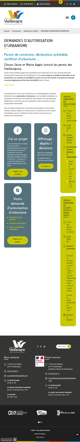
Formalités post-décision (17, 223)
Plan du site (40, 437)
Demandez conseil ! (70, 317)
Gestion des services (6, 439)
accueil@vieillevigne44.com (17, 376)
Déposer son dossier (17, 240)
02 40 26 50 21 (69, 127)
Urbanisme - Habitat (31, 31)
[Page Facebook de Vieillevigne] (67, 4)
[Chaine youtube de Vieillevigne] (74, 4)
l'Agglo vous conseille (17, 172)
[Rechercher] (73, 17)
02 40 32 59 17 (53, 374)
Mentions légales (40, 434)
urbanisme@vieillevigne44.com (70, 138)
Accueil (6, 31)
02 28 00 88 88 (69, 239)
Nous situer (62, 346)
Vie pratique (16, 31)
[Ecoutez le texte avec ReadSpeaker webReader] (77, 435)
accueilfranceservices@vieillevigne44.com (62, 379)
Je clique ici (45, 166)
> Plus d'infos (9, 85)
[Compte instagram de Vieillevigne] (70, 4)
